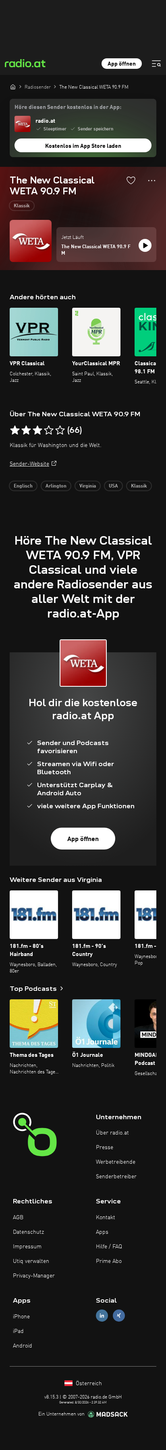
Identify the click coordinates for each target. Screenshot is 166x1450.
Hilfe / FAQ (109, 1247)
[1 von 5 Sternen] (15, 430)
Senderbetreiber (116, 1177)
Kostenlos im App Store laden (83, 146)
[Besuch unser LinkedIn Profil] (102, 1316)
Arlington (56, 486)
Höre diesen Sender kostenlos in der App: (68, 107)
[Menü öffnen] (156, 63)
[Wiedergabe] (145, 245)
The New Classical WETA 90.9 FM (96, 250)
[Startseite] (13, 86)
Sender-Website (29, 464)
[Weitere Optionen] (151, 180)
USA (113, 486)
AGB (18, 1217)
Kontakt (105, 1217)
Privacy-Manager (34, 1276)
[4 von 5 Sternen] (48, 430)
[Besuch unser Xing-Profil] (119, 1316)
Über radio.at (112, 1133)
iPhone (21, 1317)
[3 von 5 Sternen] (37, 430)
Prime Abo (109, 1261)
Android (22, 1346)
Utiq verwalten (31, 1261)
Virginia (87, 486)
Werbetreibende (115, 1162)
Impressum (27, 1247)
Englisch (23, 486)
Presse (104, 1147)
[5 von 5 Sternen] (60, 430)
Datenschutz (28, 1232)
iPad (18, 1331)
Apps (102, 1232)
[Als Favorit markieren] (130, 180)
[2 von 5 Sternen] (26, 430)
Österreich (88, 1383)
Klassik (22, 206)
